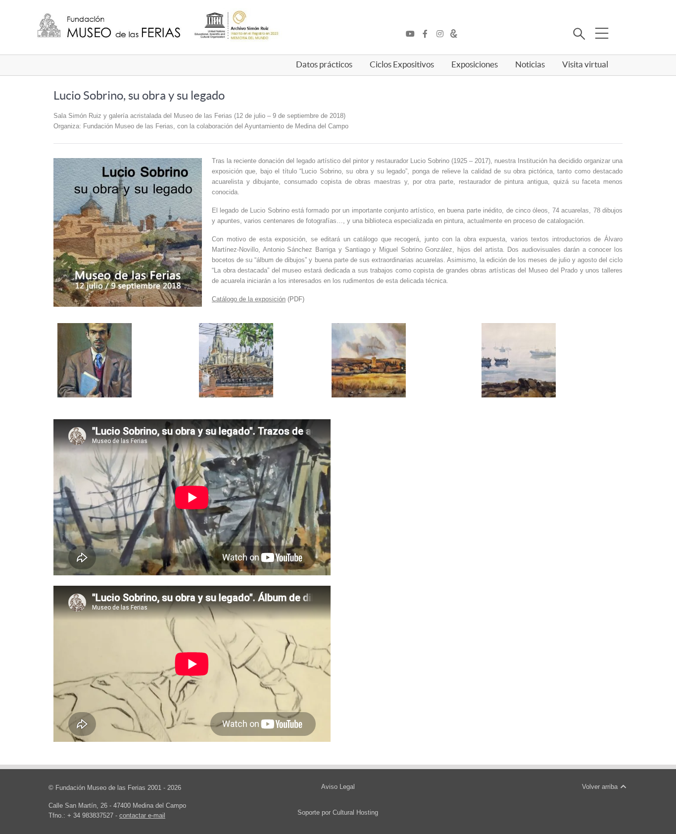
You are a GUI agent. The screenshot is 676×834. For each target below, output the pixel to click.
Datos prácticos (324, 64)
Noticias (530, 64)
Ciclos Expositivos (402, 64)
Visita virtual (585, 64)
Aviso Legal (338, 786)
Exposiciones (474, 64)
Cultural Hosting (355, 812)
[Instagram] (442, 34)
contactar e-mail (142, 815)
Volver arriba (601, 786)
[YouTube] (412, 34)
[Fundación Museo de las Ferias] (109, 26)
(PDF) (258, 299)
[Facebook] (427, 34)
